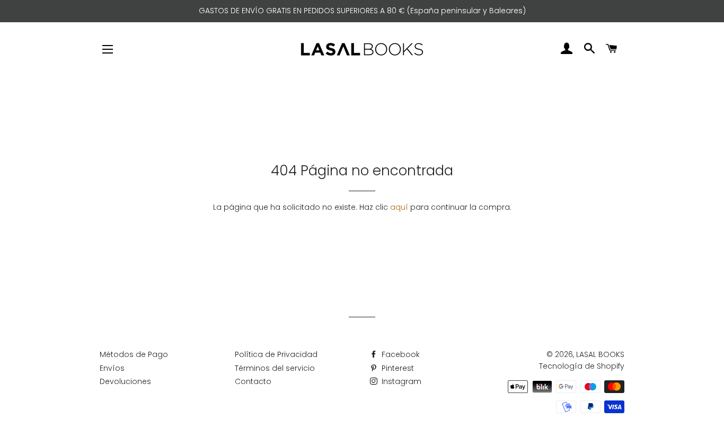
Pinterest (396, 368)
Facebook (399, 354)
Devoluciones (125, 381)
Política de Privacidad (276, 354)
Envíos (112, 368)
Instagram (400, 381)
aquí (399, 207)
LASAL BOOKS (600, 354)
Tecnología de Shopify (581, 366)
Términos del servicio (275, 368)
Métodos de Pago (134, 354)
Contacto (253, 381)
